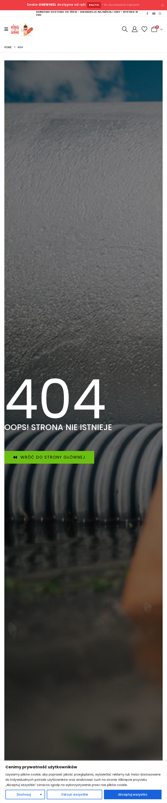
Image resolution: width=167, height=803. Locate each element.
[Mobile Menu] (6, 29)
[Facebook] (147, 13)
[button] (124, 29)
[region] (83, 781)
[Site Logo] (23, 29)
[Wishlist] (144, 29)
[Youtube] (154, 13)
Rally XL (94, 5)
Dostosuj (24, 794)
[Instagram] (160, 13)
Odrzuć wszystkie (74, 794)
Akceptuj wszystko (132, 794)
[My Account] (134, 29)
